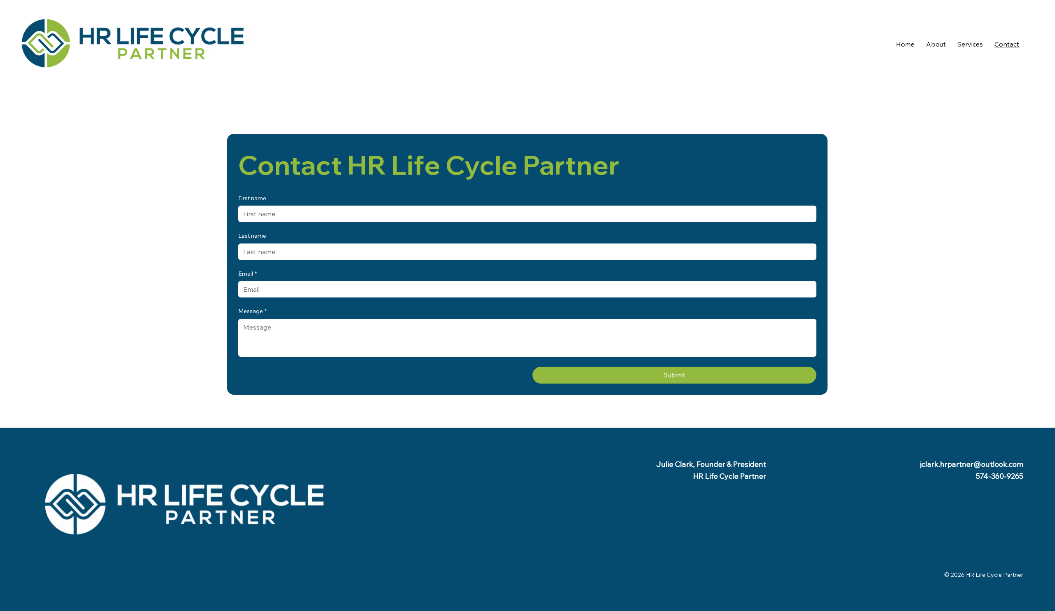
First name (252, 198)
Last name (252, 235)
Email (247, 273)
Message (252, 311)
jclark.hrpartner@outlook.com (971, 464)
